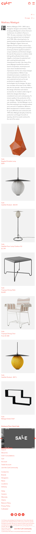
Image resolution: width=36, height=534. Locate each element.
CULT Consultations (7, 456)
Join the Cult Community (9, 467)
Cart (2, 459)
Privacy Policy (5, 506)
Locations (4, 484)
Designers (4, 478)
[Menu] (33, 3)
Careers (4, 494)
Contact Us (5, 472)
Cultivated (4, 509)
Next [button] (34, 438)
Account (4, 461)
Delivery (4, 487)
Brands (3, 475)
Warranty (4, 497)
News (3, 481)
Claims (3, 500)
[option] (18, 426)
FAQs (3, 491)
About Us (4, 453)
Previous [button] (1, 438)
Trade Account (6, 464)
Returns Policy (6, 503)
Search (3, 450)
